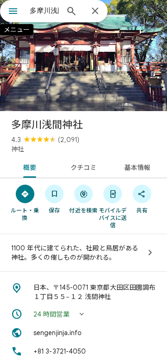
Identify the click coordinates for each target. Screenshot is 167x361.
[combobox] (44, 10)
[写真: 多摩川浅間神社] (83, 55)
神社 (17, 149)
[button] (83, 314)
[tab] (27, 167)
